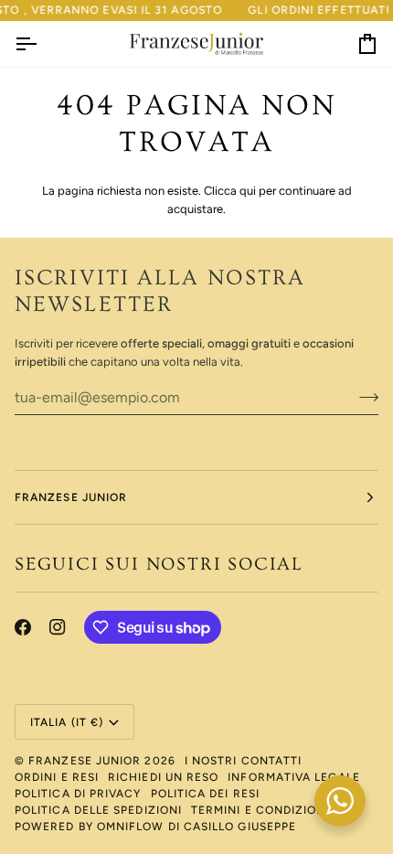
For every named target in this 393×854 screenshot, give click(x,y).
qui (247, 190)
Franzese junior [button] (71, 497)
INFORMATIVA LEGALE (293, 777)
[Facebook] (23, 627)
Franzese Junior (84, 760)
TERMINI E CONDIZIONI (260, 810)
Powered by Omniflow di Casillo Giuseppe (155, 826)
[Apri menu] (42, 44)
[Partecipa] (363, 397)
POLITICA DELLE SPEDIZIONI (98, 810)
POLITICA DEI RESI (205, 793)
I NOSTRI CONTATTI (243, 760)
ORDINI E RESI (57, 777)
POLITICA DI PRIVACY (78, 793)
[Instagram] (57, 627)
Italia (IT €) (66, 722)
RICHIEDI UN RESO (163, 777)
